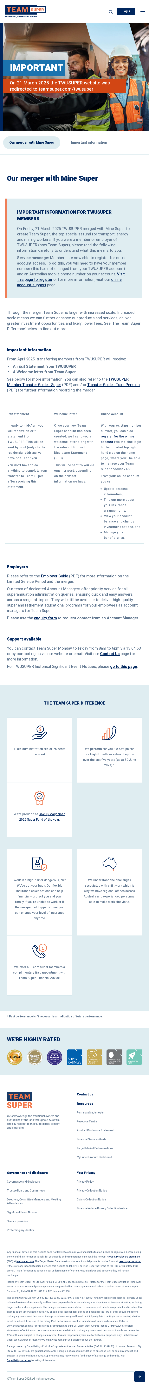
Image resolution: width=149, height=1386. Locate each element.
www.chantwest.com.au (20, 1326)
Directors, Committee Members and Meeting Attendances (34, 1201)
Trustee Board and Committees (26, 1191)
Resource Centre (87, 1122)
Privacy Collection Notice (92, 1191)
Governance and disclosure (27, 1173)
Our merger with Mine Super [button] (31, 142)
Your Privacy (86, 1173)
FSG (74, 1326)
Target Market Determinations (95, 1148)
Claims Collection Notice (91, 1200)
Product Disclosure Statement (95, 1131)
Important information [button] (89, 142)
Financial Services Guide (91, 1139)
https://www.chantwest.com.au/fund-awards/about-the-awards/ (67, 1340)
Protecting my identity (20, 1230)
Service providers (17, 1221)
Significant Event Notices (22, 1212)
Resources (85, 1103)
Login (126, 11)
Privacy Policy (85, 1182)
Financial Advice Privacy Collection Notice (102, 1209)
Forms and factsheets (90, 1113)
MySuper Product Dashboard (94, 1157)
